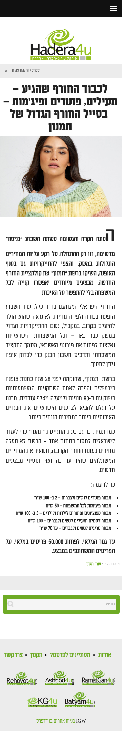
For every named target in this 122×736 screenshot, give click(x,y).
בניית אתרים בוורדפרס (55, 721)
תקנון (36, 655)
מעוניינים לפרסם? (70, 655)
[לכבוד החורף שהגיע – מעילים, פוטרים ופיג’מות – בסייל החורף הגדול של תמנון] (61, 176)
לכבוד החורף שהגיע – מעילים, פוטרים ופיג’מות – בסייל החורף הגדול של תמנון (60, 108)
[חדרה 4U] (61, 39)
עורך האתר (93, 564)
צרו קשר (13, 655)
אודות (104, 655)
